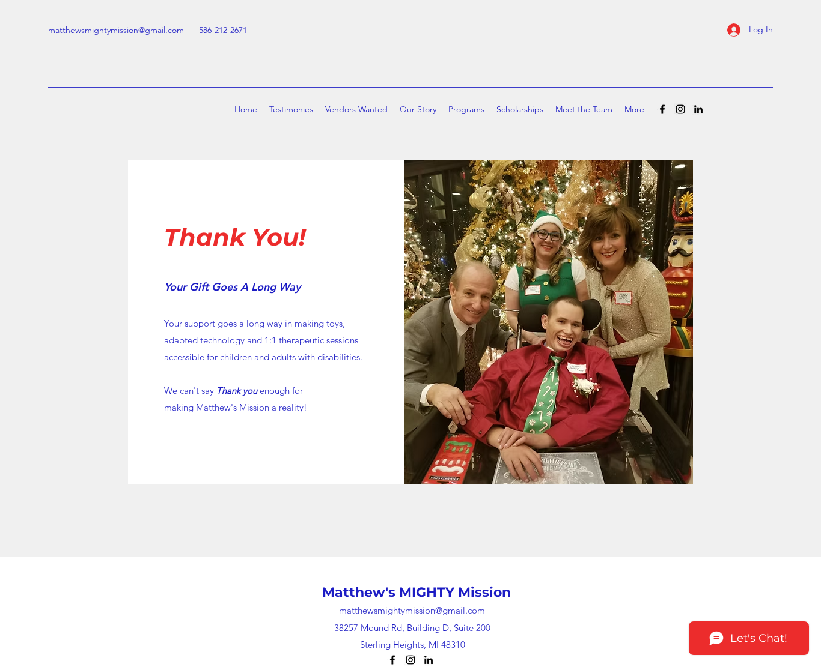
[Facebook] (662, 109)
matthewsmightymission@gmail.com (116, 30)
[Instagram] (680, 109)
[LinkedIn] (698, 109)
